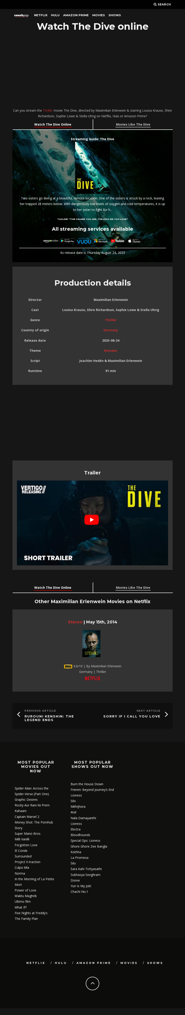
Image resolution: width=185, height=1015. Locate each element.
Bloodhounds (80, 835)
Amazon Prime (76, 15)
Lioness (76, 795)
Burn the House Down (87, 784)
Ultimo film (23, 901)
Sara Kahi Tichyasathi (86, 869)
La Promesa (79, 857)
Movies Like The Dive (133, 124)
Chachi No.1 (79, 891)
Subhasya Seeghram (85, 875)
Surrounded (23, 856)
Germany (110, 330)
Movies (98, 15)
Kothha (76, 852)
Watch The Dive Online (52, 124)
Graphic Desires (26, 799)
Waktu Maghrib (26, 896)
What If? (21, 907)
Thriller (48, 110)
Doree (75, 880)
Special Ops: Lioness (85, 840)
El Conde (21, 850)
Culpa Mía (22, 867)
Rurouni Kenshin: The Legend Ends (49, 718)
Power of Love (25, 890)
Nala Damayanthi (83, 818)
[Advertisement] (92, 70)
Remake (110, 350)
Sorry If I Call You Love (131, 716)
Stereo (75, 622)
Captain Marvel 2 (27, 816)
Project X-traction (27, 862)
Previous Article (40, 710)
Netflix (40, 15)
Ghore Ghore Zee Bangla (89, 846)
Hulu (55, 15)
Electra (76, 829)
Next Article (148, 710)
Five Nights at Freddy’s (31, 913)
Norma (20, 873)
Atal (73, 812)
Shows (115, 15)
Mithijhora (78, 806)
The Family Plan (26, 918)
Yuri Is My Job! (81, 886)
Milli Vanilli (22, 839)
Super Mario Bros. (28, 833)
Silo (73, 801)
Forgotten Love (26, 845)
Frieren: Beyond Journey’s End (92, 789)
